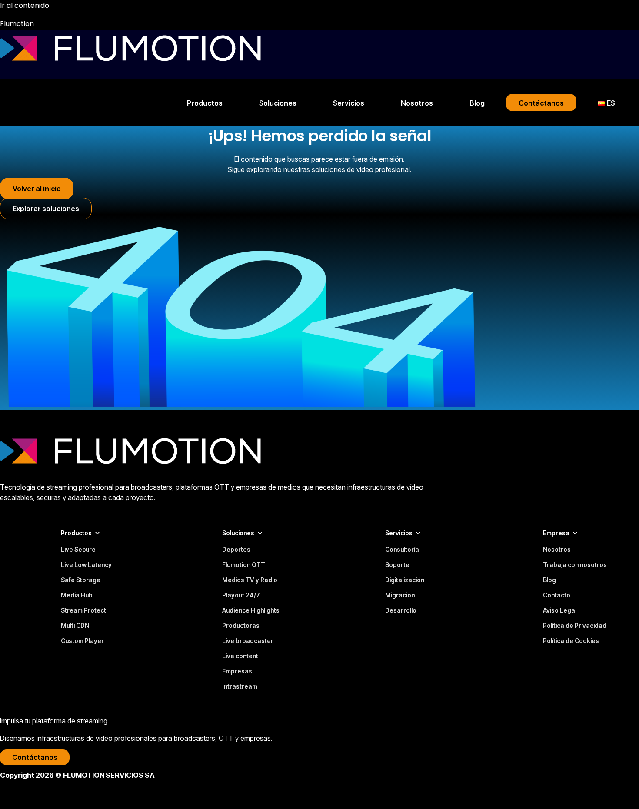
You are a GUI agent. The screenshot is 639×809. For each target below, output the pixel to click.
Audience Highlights (251, 610)
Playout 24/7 (241, 595)
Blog (477, 103)
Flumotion (17, 24)
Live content (240, 656)
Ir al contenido (24, 5)
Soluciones (277, 103)
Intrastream (239, 686)
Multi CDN (75, 625)
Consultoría (402, 549)
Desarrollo (400, 610)
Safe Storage (80, 580)
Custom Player (82, 640)
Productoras (241, 625)
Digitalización (404, 580)
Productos (205, 103)
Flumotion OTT (243, 564)
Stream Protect (83, 610)
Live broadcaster (247, 640)
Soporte (397, 564)
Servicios (348, 103)
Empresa (556, 533)
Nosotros (417, 103)
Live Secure (78, 549)
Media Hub (77, 595)
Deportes (236, 549)
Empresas (237, 671)
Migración (400, 595)
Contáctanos (541, 103)
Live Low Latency (86, 564)
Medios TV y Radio (249, 580)
